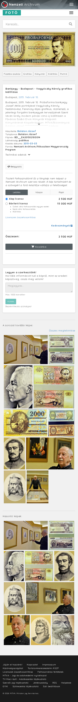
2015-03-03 (30, 143)
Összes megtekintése (62, 330)
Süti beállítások (51, 686)
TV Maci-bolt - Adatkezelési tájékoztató (24, 679)
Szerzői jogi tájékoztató (15, 682)
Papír (61, 192)
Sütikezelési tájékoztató (26, 686)
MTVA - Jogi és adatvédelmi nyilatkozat (25, 675)
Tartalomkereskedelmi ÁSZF (43, 668)
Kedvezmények (61, 225)
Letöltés (16, 192)
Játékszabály (40, 682)
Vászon (39, 192)
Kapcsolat (32, 664)
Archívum (24, 4)
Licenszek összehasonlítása (20, 217)
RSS (54, 682)
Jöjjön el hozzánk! (12, 664)
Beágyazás (16, 166)
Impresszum (49, 664)
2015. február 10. (29, 97)
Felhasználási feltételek (51, 671)
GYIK (5, 686)
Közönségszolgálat (13, 668)
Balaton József (26, 131)
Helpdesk (66, 682)
